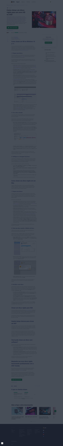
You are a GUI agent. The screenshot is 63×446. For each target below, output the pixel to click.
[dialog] (31, 223)
